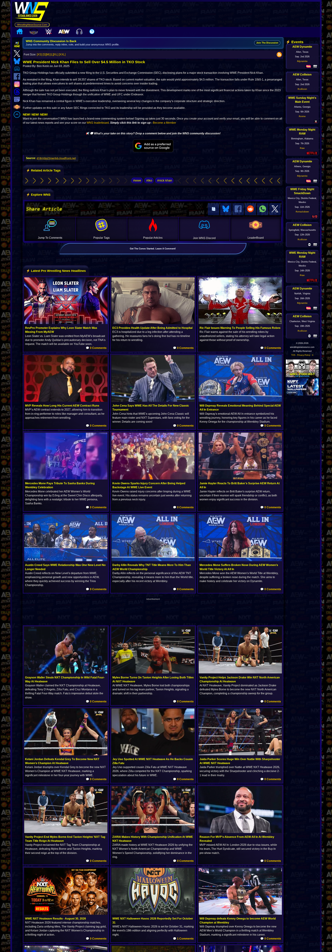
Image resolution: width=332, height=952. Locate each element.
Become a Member (164, 122)
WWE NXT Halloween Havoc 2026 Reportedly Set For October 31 (152, 920)
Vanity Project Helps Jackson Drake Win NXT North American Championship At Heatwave (240, 679)
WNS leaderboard (98, 122)
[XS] (39, 54)
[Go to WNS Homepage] (32, 12)
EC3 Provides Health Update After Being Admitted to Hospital (152, 327)
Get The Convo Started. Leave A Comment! (153, 248)
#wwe (137, 180)
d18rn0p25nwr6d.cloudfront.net (56, 158)
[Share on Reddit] (250, 209)
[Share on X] (275, 209)
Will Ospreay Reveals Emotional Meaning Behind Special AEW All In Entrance (240, 407)
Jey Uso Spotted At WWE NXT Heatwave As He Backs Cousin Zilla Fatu (152, 761)
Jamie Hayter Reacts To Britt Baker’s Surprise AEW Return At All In (240, 485)
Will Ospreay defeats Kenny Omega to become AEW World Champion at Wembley (238, 920)
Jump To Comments (50, 237)
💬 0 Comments (96, 347)
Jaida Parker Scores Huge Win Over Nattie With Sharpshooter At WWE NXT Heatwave (240, 761)
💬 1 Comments (183, 938)
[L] (51, 54)
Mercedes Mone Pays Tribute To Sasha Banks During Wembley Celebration (60, 485)
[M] (48, 54)
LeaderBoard (256, 237)
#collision (302, 89)
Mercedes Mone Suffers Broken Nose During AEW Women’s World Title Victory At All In (239, 567)
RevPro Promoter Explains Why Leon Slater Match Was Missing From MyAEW (61, 329)
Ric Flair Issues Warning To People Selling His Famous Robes (240, 327)
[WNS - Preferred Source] (153, 146)
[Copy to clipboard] (213, 209)
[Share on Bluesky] (226, 209)
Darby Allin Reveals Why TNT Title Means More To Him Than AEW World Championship (151, 567)
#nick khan (164, 180)
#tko (149, 180)
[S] (44, 54)
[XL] (55, 54)
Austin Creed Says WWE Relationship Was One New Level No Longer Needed (65, 567)
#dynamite (302, 61)
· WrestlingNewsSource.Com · (32, 24)
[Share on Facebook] (238, 209)
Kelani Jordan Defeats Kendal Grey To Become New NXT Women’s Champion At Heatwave (62, 761)
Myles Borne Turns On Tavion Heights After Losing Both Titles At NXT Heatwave (153, 679)
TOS (293, 355)
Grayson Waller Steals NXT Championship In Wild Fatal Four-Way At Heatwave (65, 679)
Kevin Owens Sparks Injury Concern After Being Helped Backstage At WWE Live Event (148, 485)
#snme (302, 116)
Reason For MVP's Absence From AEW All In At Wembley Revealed (237, 838)
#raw (302, 148)
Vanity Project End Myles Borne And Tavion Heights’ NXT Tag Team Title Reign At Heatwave (65, 838)
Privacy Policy (303, 355)
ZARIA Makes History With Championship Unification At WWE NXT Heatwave (152, 838)
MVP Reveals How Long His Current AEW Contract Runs (62, 405)
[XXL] (62, 54)
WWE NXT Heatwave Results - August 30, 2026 (55, 918)
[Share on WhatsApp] (262, 209)
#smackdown (302, 211)
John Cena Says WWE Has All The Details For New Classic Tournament (150, 407)
